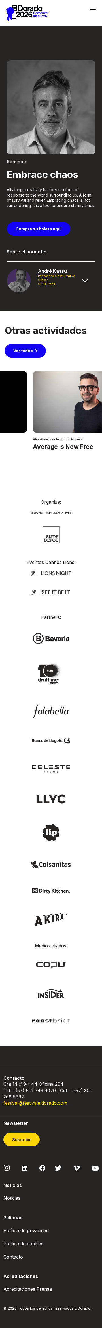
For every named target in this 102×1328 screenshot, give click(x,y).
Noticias (11, 1198)
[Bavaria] (51, 638)
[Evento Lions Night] (51, 572)
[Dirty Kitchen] (51, 890)
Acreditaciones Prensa (27, 1289)
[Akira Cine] (51, 919)
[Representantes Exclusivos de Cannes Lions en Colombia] (51, 512)
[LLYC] (51, 798)
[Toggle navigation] (93, 9)
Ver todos (23, 350)
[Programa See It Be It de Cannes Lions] (51, 592)
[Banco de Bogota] (51, 740)
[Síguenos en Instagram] (6, 1167)
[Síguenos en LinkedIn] (24, 1168)
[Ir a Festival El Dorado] (27, 13)
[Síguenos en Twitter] (58, 1168)
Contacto (13, 1257)
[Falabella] (51, 710)
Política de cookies (23, 1243)
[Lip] (51, 832)
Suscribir (21, 1139)
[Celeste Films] (51, 768)
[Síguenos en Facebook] (42, 1167)
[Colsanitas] (51, 864)
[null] (51, 534)
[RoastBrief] (51, 1020)
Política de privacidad (26, 1230)
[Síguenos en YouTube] (95, 1168)
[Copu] (51, 964)
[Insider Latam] (51, 993)
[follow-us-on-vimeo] (76, 1168)
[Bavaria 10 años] (51, 674)
